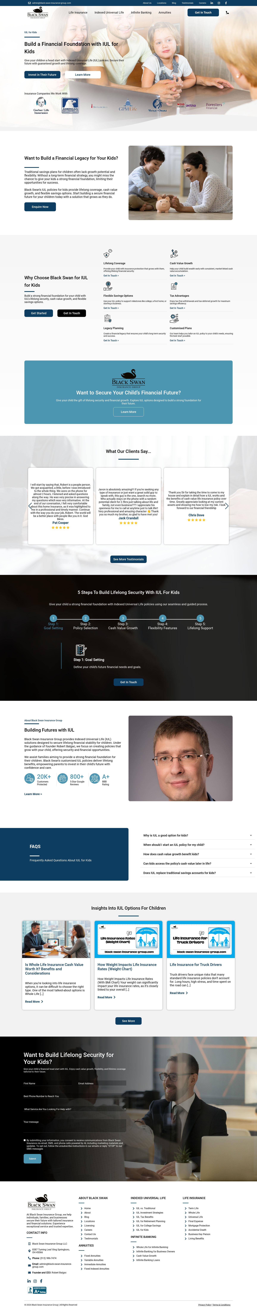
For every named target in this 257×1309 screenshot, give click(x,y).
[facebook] (226, 3)
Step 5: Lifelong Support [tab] (200, 623)
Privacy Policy (204, 1305)
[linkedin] (212, 3)
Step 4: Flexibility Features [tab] (162, 623)
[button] (30, 506)
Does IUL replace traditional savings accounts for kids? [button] (179, 873)
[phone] (227, 12)
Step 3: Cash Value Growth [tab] (123, 623)
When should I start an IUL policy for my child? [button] (173, 845)
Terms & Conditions (221, 1305)
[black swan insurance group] (38, 12)
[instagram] (219, 3)
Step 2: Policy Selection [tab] (85, 623)
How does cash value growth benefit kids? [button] (171, 854)
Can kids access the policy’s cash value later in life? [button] (177, 863)
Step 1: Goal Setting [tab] (53, 623)
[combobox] (75, 32)
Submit (32, 1158)
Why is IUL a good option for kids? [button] (165, 835)
